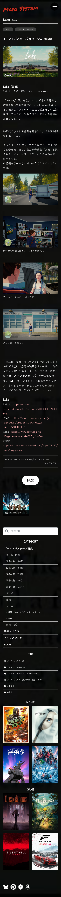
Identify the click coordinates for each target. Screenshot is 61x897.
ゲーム (8, 29)
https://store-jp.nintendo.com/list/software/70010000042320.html (30, 408)
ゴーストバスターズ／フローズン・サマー (25, 679)
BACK (30, 480)
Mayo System (20, 8)
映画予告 (10, 686)
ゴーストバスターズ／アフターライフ (23, 673)
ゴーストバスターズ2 (15, 667)
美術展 (9, 692)
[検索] (7, 531)
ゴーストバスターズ (25, 29)
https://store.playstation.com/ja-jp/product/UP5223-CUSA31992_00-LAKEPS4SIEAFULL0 (27, 422)
